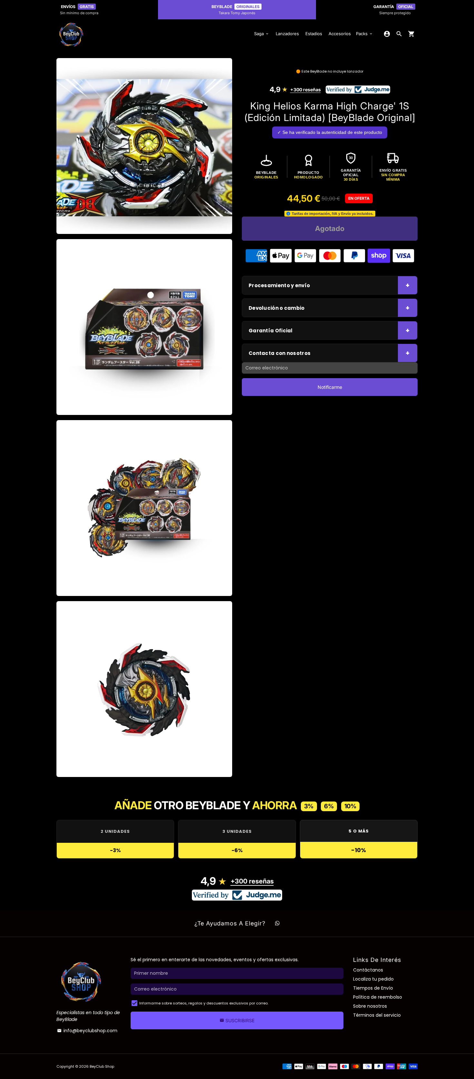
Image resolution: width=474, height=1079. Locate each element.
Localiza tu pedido (373, 979)
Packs (364, 33)
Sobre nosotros (370, 1006)
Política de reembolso (377, 997)
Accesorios (340, 33)
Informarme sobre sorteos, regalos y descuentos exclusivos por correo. (203, 1003)
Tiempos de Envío (373, 988)
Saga (261, 33)
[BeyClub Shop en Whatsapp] (277, 923)
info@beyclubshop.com (87, 1030)
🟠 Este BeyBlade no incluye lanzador (329, 71)
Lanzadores (287, 33)
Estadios (313, 33)
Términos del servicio (377, 1015)
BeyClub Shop (102, 1066)
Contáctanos (368, 970)
